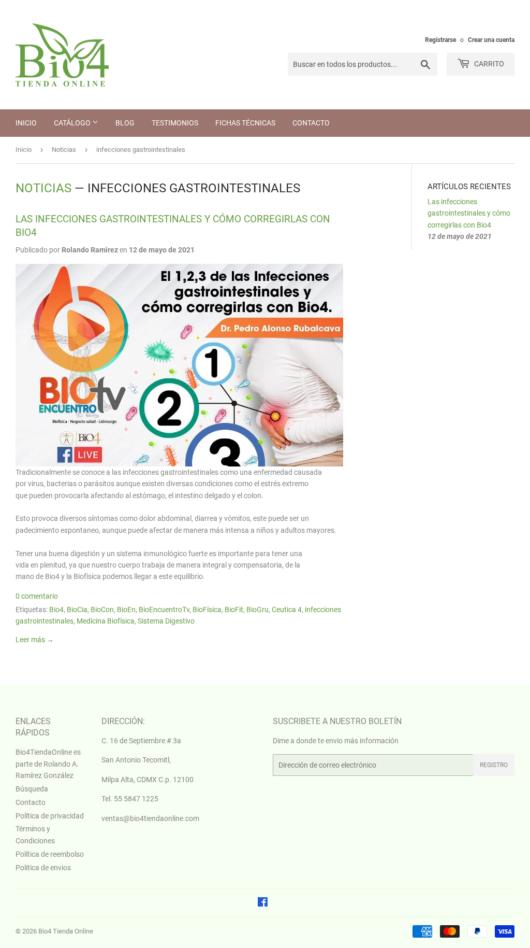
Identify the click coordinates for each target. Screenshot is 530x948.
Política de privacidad (50, 816)
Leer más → (35, 639)
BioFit (234, 609)
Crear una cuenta (491, 40)
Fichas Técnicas (245, 123)
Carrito (488, 64)
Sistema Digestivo (166, 621)
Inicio (26, 123)
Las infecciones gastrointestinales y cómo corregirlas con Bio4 (469, 213)
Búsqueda (32, 789)
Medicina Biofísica (106, 621)
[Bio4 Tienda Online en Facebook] (262, 903)
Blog (125, 123)
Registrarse (440, 40)
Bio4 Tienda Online (65, 931)
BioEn (126, 609)
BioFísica (207, 609)
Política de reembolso (50, 854)
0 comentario (37, 596)
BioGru (257, 609)
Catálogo (73, 123)
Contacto (311, 123)
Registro (494, 765)
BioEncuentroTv (164, 609)
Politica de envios (43, 868)
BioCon (102, 609)
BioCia (77, 609)
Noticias (64, 149)
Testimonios (175, 123)
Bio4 (56, 609)
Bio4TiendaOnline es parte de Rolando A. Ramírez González (48, 764)
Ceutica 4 (287, 609)
